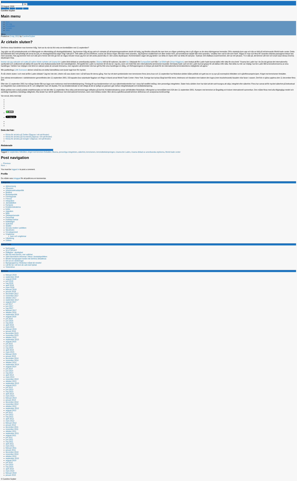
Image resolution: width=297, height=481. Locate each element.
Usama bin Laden (123, 152)
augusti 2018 (11, 279)
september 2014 (12, 365)
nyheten (45, 62)
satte (26, 62)
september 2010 (12, 458)
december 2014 (12, 358)
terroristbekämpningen (105, 152)
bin (59, 62)
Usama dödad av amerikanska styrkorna (147, 152)
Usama (54, 62)
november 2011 (12, 429)
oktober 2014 (11, 362)
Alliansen (9, 188)
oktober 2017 (11, 298)
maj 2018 (9, 283)
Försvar (4, 150)
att (50, 62)
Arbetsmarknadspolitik (15, 190)
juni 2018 (9, 281)
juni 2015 (9, 346)
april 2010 (10, 469)
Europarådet (145, 62)
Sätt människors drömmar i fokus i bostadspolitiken (26, 257)
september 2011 (12, 433)
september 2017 (12, 300)
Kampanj (9, 205)
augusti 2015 (11, 342)
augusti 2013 (11, 385)
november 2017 (12, 296)
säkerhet (81, 152)
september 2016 (12, 314)
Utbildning (10, 238)
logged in (15, 169)
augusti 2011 (11, 435)
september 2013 (12, 383)
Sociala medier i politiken (16, 228)
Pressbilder (10, 26)
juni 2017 (9, 306)
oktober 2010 (11, 456)
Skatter (8, 226)
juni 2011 (9, 440)
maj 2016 (9, 323)
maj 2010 (9, 467)
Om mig (9, 24)
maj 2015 (9, 348)
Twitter (12, 8)
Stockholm (10, 230)
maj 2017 (9, 308)
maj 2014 (9, 373)
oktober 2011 (11, 431)
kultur (8, 209)
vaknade (16, 62)
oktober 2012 (11, 406)
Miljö (8, 213)
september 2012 (12, 408)
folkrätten (23, 152)
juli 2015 (9, 344)
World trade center (172, 152)
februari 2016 (11, 329)
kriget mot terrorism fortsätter (39, 152)
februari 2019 (11, 275)
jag (11, 62)
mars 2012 (10, 421)
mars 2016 (10, 327)
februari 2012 (11, 423)
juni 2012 (9, 415)
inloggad (17, 178)
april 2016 (10, 325)
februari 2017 (11, 310)
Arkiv (8, 30)
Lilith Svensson (21, 70)
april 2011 (10, 444)
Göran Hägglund (177, 62)
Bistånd (9, 192)
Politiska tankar (30, 150)
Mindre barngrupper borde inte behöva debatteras (26, 259)
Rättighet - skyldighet (14, 252)
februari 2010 (11, 473)
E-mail (25, 8)
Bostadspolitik (11, 195)
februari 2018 (11, 289)
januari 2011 (11, 450)
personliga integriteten (68, 152)
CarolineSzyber (28, 36)
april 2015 (10, 350)
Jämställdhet (11, 203)
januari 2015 (11, 356)
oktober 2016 (11, 312)
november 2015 (12, 335)
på (30, 62)
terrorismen (90, 152)
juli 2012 (9, 412)
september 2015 (12, 340)
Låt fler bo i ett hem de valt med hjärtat (21, 265)
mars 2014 (10, 377)
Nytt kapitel (10, 248)
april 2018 (10, 285)
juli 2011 (9, 437)
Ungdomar (10, 234)
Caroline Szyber (8, 11)
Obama (99, 62)
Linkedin (19, 8)
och (22, 62)
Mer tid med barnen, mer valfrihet (19, 254)
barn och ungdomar (18, 236)
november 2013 (12, 379)
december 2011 (12, 427)
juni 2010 (9, 465)
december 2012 (12, 402)
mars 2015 (10, 352)
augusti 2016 (11, 317)
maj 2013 (9, 392)
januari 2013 (11, 400)
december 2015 (12, 333)
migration (9, 211)
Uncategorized (12, 232)
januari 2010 (11, 475)
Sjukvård (9, 224)
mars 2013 (10, 396)
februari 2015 (11, 354)
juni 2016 (9, 321)
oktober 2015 (11, 337)
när (8, 62)
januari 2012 (11, 425)
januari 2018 (11, 292)
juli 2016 (9, 319)
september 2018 (12, 277)
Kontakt (9, 28)
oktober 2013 (11, 381)
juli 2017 (9, 304)
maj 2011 (9, 442)
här (127, 62)
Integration (10, 201)
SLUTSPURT (11, 250)
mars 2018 (10, 287)
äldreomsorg (11, 186)
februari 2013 (11, 398)
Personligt (10, 217)
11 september (13, 152)
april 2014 (10, 375)
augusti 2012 (11, 410)
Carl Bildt (162, 62)
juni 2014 (9, 371)
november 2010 (12, 454)
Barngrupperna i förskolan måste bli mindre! (23, 263)
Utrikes (50, 150)
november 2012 (12, 404)
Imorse (3, 62)
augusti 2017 (11, 302)
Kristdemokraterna (15, 150)
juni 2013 (9, 390)
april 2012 (10, 419)
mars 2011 (10, 446)
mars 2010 (10, 471)
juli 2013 (9, 387)
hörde (39, 62)
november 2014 (12, 360)
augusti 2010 (11, 460)
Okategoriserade (12, 215)
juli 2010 (9, 463)
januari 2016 (11, 331)
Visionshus (10, 267)
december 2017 (12, 294)
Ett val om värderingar (15, 261)
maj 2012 (9, 417)
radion (33, 62)
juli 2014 (9, 369)
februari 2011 (11, 448)
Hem (8, 22)
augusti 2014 (11, 367)
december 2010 (12, 452)
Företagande (11, 197)
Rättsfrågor (41, 150)
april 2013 (10, 394)
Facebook (5, 8)
